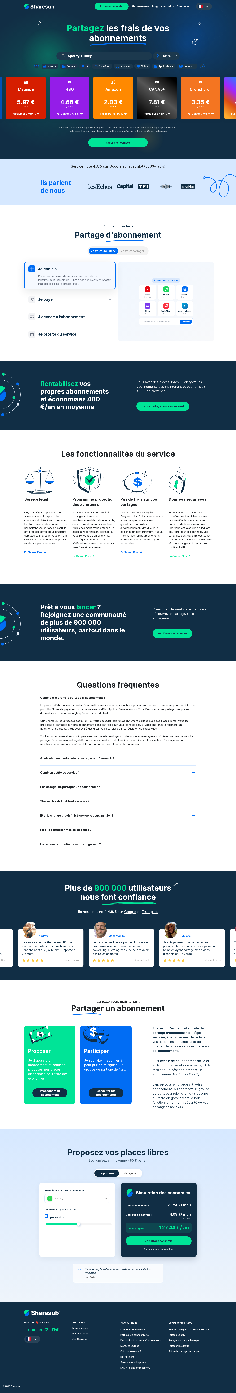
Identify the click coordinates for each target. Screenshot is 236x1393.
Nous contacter (80, 1328)
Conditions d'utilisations (132, 1329)
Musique (126, 66)
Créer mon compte (118, 142)
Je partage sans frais (158, 1241)
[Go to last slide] (36, 66)
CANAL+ (154, 89)
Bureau (72, 66)
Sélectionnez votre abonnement (64, 1190)
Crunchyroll (197, 89)
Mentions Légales (129, 1345)
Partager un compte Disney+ (184, 1340)
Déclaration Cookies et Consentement (140, 1340)
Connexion (183, 6)
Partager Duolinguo (179, 1345)
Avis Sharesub (79, 1339)
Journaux (190, 66)
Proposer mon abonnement (50, 1092)
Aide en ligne (79, 1322)
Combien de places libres (60, 1209)
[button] (204, 6)
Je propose (107, 1173)
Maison (52, 66)
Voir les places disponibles (158, 1249)
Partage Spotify (177, 1335)
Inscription (167, 6)
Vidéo (145, 66)
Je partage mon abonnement (165, 406)
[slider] (78, 1224)
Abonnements (140, 6)
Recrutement (127, 1356)
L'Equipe (23, 89)
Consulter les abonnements (106, 1092)
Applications (167, 66)
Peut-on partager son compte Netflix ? (189, 1329)
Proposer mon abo (111, 6)
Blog (155, 6)
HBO (66, 89)
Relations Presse (81, 1333)
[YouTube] (34, 1330)
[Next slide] (202, 66)
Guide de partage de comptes (185, 1351)
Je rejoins (130, 1173)
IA (88, 66)
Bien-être (105, 66)
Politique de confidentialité (134, 1335)
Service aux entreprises (133, 1362)
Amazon (110, 89)
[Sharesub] (40, 6)
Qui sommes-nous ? (130, 1351)
